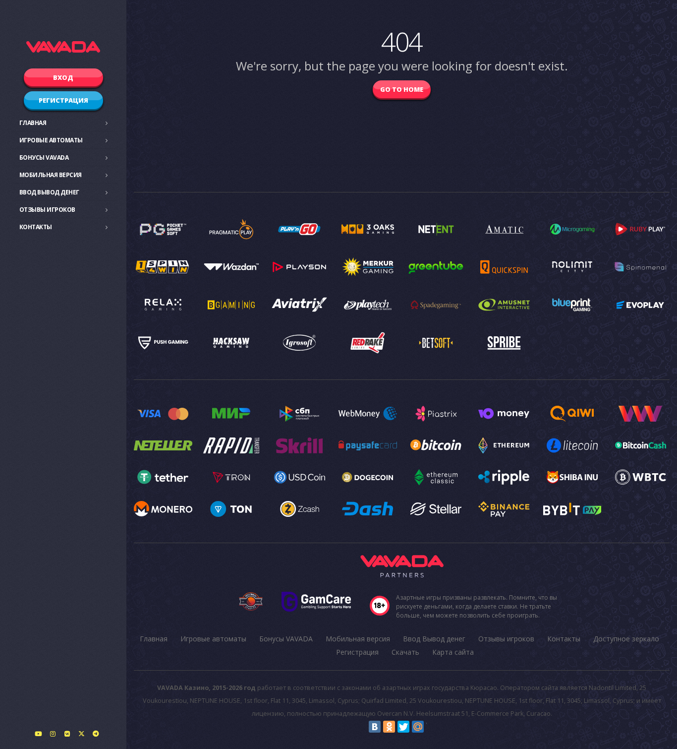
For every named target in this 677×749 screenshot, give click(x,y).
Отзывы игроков (47, 209)
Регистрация (63, 100)
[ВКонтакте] (375, 727)
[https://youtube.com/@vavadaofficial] (38, 734)
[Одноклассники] (389, 727)
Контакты (35, 227)
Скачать (405, 652)
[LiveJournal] (432, 727)
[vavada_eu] (81, 734)
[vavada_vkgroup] (67, 734)
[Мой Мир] (418, 727)
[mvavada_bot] (96, 734)
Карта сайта (453, 652)
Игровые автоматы (51, 140)
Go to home (401, 89)
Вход (63, 77)
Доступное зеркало (626, 638)
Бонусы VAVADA (44, 157)
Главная (33, 123)
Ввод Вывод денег (49, 192)
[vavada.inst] (52, 734)
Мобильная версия (50, 175)
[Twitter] (403, 727)
